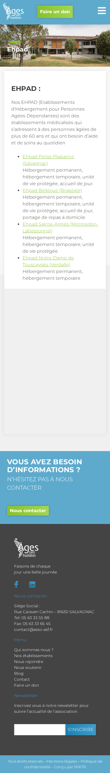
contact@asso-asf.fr (33, 629)
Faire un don (55, 11)
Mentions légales (62, 761)
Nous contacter (28, 510)
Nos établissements (33, 655)
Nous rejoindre (28, 661)
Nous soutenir (28, 667)
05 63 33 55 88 (35, 617)
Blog (19, 673)
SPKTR (80, 767)
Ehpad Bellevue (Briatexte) (52, 190)
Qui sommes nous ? (34, 649)
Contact (22, 679)
